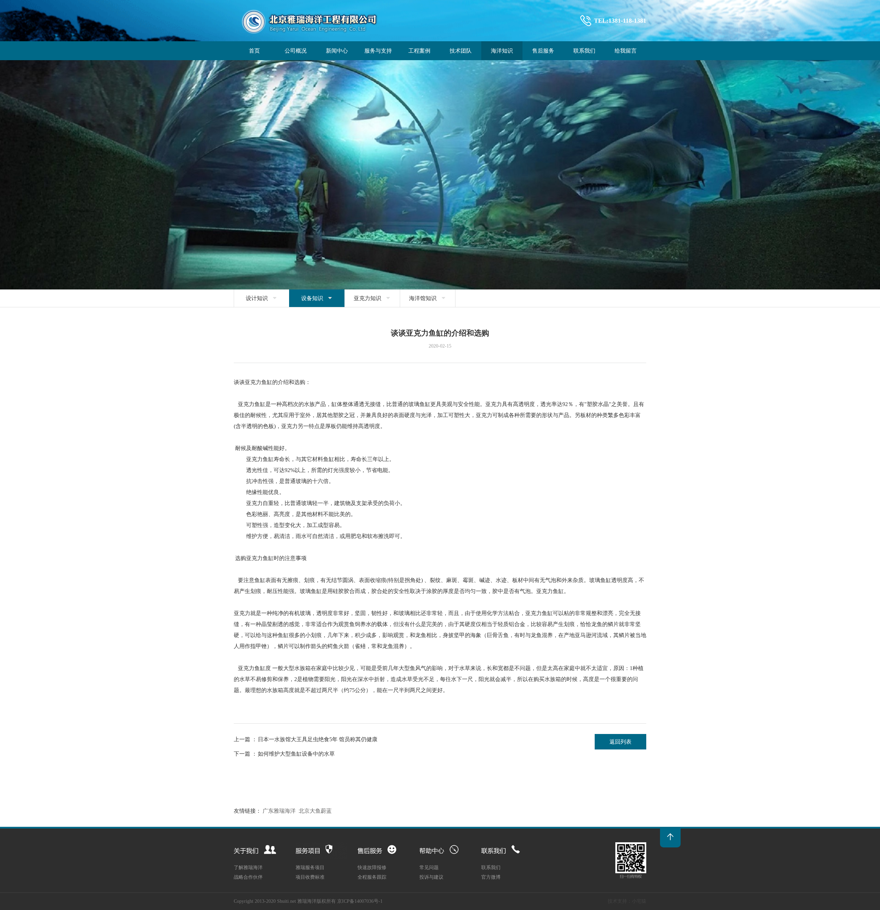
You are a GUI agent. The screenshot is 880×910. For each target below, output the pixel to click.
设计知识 (261, 298)
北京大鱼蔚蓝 (315, 811)
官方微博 (490, 877)
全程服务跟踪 (372, 877)
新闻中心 (337, 51)
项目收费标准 (310, 877)
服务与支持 (378, 51)
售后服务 (543, 51)
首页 (254, 51)
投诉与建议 (431, 877)
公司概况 (296, 51)
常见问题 (429, 867)
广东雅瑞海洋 (279, 811)
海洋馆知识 (427, 298)
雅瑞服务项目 (310, 867)
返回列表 (620, 742)
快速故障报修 (372, 867)
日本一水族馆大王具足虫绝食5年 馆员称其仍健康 (317, 739)
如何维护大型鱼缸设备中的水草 (296, 754)
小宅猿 (639, 901)
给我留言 (626, 51)
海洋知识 (502, 51)
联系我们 (584, 51)
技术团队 (461, 51)
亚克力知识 (372, 298)
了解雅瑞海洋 (248, 867)
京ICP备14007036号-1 (360, 901)
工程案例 (419, 51)
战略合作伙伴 (248, 877)
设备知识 (317, 298)
